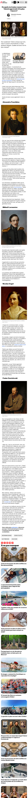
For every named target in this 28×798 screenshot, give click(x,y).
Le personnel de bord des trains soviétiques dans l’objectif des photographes (10, 586)
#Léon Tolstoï (18, 535)
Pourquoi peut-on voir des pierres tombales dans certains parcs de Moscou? (11, 653)
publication (14, 527)
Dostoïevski (7, 501)
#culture (14, 539)
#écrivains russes (6, 535)
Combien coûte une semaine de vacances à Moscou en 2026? (14, 608)
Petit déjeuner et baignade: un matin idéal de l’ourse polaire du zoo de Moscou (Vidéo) (14, 781)
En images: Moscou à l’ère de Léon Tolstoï (18, 61)
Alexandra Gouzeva (16, 14)
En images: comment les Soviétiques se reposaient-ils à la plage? (13, 675)
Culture (8, 18)
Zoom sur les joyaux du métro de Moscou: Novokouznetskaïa (14, 564)
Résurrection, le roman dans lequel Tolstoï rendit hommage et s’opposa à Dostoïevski (14, 737)
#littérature (5, 539)
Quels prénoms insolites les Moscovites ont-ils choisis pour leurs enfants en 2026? (13, 630)
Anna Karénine (18, 187)
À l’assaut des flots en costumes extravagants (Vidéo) (11, 696)
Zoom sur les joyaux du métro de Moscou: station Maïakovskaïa (14, 759)
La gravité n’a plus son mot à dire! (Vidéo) (14, 716)
